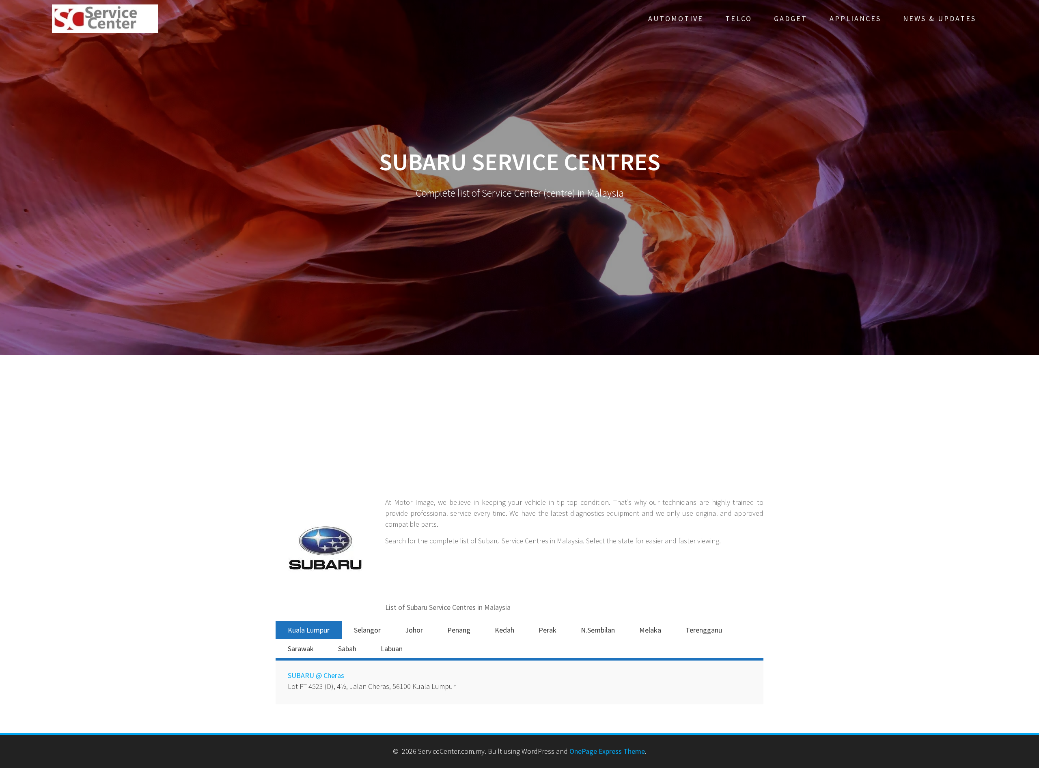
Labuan (392, 648)
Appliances (855, 18)
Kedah (504, 630)
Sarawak (301, 648)
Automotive (675, 18)
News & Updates (939, 18)
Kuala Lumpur (309, 630)
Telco (738, 18)
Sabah (347, 648)
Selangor (367, 630)
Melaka (650, 630)
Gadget (790, 18)
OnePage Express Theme (607, 751)
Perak (547, 630)
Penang (458, 630)
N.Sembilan (598, 630)
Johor (414, 630)
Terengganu (703, 630)
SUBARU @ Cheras (316, 675)
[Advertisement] (519, 436)
